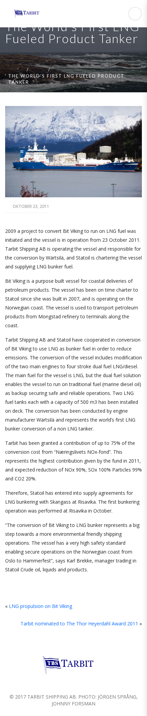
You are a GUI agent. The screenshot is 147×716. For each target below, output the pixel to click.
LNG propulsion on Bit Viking (40, 606)
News (38, 69)
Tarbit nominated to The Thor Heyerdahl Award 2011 (79, 623)
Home (16, 69)
